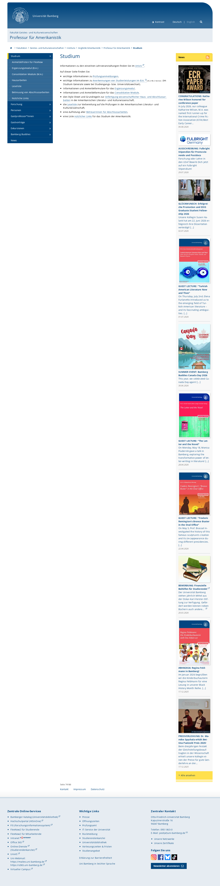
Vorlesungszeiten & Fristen (97, 846)
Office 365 (16, 842)
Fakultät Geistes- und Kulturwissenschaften (34, 32)
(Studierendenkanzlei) (22, 849)
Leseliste (72, 104)
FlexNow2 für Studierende (24, 829)
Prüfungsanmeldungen (105, 76)
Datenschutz (98, 789)
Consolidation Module (127, 92)
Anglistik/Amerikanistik (89, 47)
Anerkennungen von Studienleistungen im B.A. (118, 80)
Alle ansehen (188, 775)
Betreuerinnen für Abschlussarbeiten (107, 111)
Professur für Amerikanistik (35, 37)
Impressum (79, 789)
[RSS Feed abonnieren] (208, 57)
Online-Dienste (18, 846)
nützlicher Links (83, 116)
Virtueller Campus (20, 869)
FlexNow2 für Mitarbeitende (25, 833)
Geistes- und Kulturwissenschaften (47, 47)
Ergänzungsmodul (125, 88)
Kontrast (159, 21)
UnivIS (13, 854)
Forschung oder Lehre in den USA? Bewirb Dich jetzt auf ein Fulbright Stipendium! (193, 163)
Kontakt (64, 789)
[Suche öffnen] (201, 21)
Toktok (174, 857)
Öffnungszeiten (90, 821)
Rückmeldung (89, 833)
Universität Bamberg (23, 25)
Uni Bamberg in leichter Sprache (97, 863)
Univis (138, 65)
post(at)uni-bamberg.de (172, 832)
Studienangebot (91, 850)
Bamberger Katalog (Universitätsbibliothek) (34, 817)
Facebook (160, 857)
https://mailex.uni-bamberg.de (27, 861)
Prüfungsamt (89, 825)
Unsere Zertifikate (164, 843)
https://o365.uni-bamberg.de (26, 865)
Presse (86, 817)
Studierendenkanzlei (93, 838)
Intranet (14, 838)
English (191, 21)
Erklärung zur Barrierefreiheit (95, 857)
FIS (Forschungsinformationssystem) (30, 825)
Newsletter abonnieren (166, 865)
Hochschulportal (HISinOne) (25, 821)
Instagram (154, 857)
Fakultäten (21, 47)
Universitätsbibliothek (94, 842)
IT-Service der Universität (96, 829)
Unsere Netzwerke (164, 838)
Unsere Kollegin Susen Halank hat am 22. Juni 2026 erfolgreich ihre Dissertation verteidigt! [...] (194, 222)
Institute (71, 47)
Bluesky (167, 857)
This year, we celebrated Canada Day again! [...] (194, 380)
